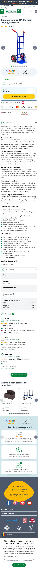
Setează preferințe (12, 560)
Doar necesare (27, 560)
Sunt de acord (19, 565)
